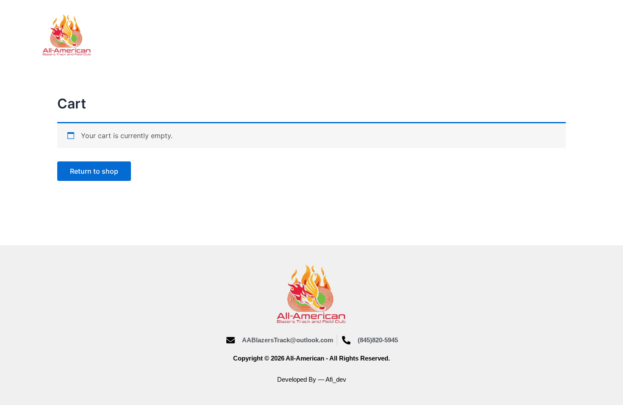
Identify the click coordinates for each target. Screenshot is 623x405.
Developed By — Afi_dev (311, 379)
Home (207, 35)
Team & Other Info (418, 35)
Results (353, 35)
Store (245, 35)
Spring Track (297, 35)
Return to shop (94, 171)
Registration (492, 35)
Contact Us (553, 35)
